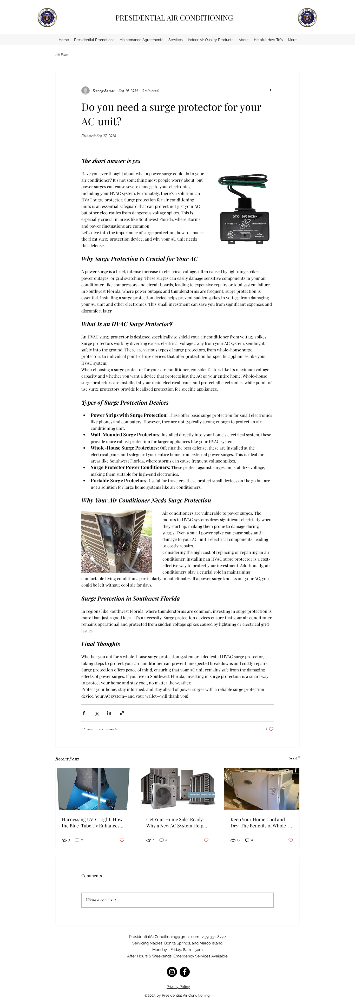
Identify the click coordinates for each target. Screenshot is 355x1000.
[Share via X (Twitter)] (96, 713)
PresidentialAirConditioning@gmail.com (164, 936)
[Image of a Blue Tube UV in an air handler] (93, 789)
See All (294, 758)
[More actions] (270, 90)
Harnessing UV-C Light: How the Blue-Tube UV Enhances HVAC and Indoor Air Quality (92, 822)
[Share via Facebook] (83, 713)
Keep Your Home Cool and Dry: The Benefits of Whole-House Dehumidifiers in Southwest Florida (259, 822)
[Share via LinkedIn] (109, 713)
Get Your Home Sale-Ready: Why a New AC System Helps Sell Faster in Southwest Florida (175, 822)
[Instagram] (172, 972)
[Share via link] (122, 713)
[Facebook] (185, 972)
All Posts (62, 55)
